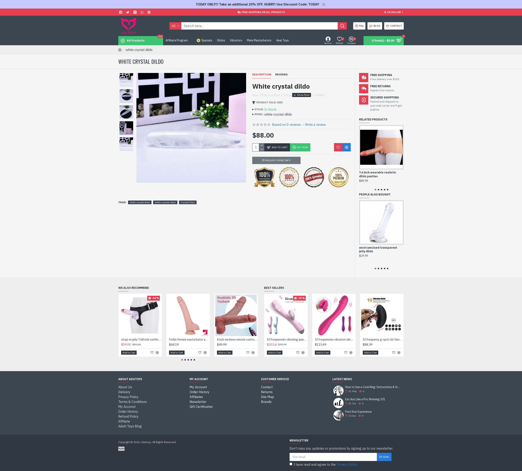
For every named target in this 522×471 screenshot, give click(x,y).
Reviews (281, 74)
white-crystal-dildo (165, 202)
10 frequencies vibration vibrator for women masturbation (335, 339)
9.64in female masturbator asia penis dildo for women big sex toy (189, 339)
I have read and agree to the (325, 464)
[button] (375, 189)
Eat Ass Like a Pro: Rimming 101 (365, 399)
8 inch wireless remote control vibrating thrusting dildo (237, 339)
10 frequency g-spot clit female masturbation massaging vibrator (383, 339)
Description (261, 74)
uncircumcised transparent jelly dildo (378, 249)
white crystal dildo (140, 202)
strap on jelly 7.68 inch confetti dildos (141, 339)
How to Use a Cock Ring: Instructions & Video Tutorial (373, 387)
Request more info (278, 160)
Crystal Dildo (188, 202)
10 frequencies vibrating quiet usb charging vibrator (287, 339)
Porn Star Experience (358, 411)
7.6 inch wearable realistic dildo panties (377, 174)
